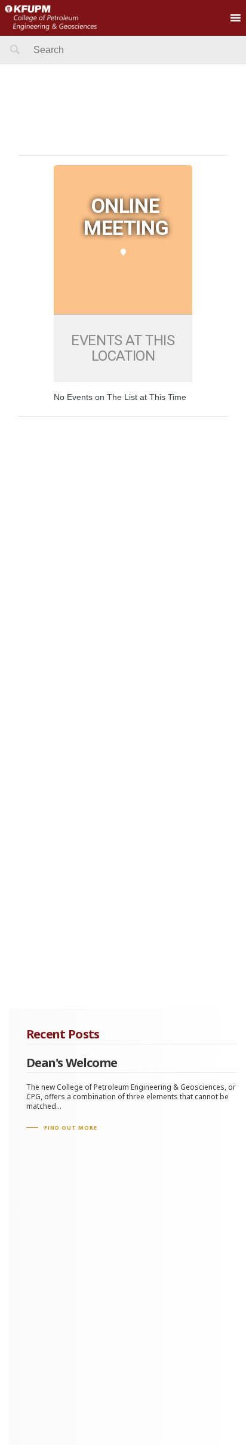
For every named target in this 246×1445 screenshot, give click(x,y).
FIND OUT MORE (70, 1127)
